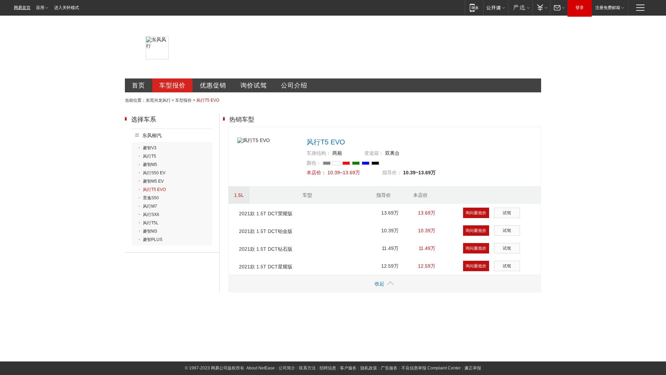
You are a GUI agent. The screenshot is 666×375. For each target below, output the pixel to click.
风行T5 (149, 156)
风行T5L (151, 222)
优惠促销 (213, 85)
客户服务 (348, 368)
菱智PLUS (152, 239)
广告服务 (389, 368)
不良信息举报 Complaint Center (431, 368)
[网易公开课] (495, 7)
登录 (579, 7)
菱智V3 (149, 147)
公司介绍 (294, 85)
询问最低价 (476, 212)
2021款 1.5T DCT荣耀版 (265, 213)
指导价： (392, 172)
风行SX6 (151, 214)
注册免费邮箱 (607, 7)
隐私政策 (368, 368)
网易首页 (22, 7)
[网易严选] (520, 7)
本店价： (316, 172)
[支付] (541, 7)
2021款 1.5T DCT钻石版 (265, 249)
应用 (40, 7)
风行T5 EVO (154, 189)
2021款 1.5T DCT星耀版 (265, 266)
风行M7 (150, 206)
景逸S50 (151, 197)
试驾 (507, 212)
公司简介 (287, 368)
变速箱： (374, 153)
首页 (138, 85)
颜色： (314, 163)
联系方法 (307, 368)
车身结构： (319, 153)
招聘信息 (327, 368)
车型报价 (172, 85)
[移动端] (474, 7)
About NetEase (260, 368)
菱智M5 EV (153, 181)
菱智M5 (150, 164)
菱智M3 (150, 231)
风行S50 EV (154, 172)
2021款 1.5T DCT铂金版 (265, 231)
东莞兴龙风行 (158, 100)
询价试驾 (253, 85)
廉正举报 (472, 368)
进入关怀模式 (66, 7)
